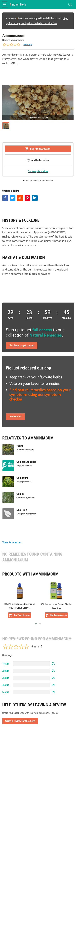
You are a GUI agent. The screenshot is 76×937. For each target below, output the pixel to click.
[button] (36, 623)
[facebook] (5, 198)
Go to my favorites (38, 171)
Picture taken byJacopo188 (38, 118)
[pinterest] (27, 198)
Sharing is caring (10, 190)
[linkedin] (35, 198)
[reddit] (20, 198)
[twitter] (12, 198)
